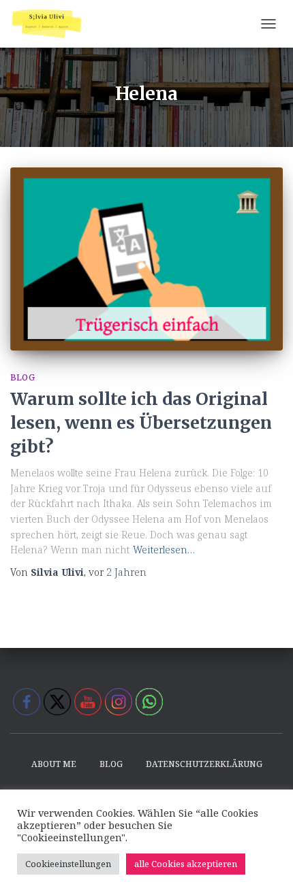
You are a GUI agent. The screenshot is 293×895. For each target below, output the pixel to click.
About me (53, 764)
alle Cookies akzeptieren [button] (185, 864)
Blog (22, 377)
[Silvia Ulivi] (51, 24)
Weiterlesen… (164, 549)
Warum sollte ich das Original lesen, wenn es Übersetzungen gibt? (141, 422)
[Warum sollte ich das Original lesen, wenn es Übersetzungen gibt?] (146, 258)
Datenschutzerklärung (204, 764)
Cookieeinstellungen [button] (68, 864)
